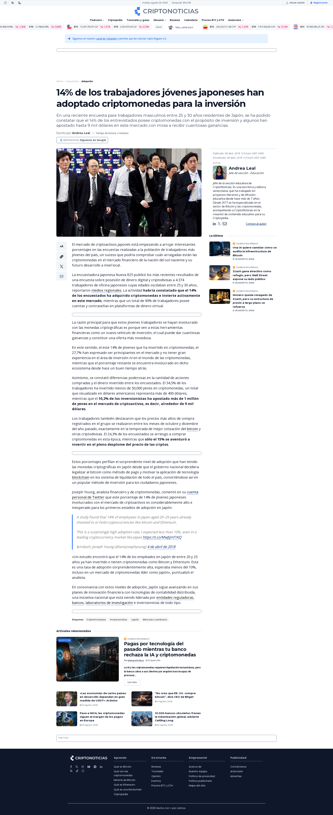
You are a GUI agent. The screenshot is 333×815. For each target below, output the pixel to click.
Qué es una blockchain (128, 789)
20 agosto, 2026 (89, 725)
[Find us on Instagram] (83, 767)
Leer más (133, 682)
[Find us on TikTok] (77, 771)
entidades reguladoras (174, 597)
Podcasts (96, 20)
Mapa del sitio (197, 785)
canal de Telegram (106, 38)
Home (59, 81)
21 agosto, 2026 (164, 701)
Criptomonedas (96, 619)
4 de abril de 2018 (161, 546)
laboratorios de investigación (109, 602)
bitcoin (192, 428)
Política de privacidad (202, 776)
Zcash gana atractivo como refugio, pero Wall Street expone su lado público (252, 275)
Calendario (191, 20)
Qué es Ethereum (124, 784)
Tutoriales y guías (138, 20)
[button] (61, 261)
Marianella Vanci (136, 660)
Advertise (236, 776)
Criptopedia (115, 20)
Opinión (156, 776)
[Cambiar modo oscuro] (19, 3)
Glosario (158, 20)
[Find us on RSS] (71, 771)
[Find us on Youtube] (88, 767)
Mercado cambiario (155, 619)
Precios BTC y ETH (213, 20)
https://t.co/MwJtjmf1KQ (162, 537)
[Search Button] (12, 3)
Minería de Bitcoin (124, 780)
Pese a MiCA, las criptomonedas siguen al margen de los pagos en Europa (102, 716)
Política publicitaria (200, 781)
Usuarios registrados (138, 639)
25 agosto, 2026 (153, 660)
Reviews (175, 20)
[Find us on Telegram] (95, 767)
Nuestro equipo (198, 771)
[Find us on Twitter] (76, 767)
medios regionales (106, 290)
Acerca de (195, 766)
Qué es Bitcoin (122, 766)
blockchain (80, 477)
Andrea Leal (81, 133)
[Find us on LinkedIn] (101, 767)
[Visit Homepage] (166, 11)
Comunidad (72, 81)
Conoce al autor (256, 223)
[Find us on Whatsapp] (83, 771)
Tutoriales (157, 771)
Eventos (156, 781)
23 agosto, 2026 (89, 705)
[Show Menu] (5, 3)
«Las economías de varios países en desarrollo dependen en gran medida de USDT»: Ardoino (103, 697)
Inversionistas (118, 619)
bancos (78, 602)
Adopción (87, 81)
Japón (135, 619)
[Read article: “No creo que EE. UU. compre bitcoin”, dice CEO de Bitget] (141, 698)
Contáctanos (238, 766)
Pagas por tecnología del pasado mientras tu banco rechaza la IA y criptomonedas (160, 649)
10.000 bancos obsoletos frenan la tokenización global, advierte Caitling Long (178, 716)
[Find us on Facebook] (71, 767)
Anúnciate (234, 20)
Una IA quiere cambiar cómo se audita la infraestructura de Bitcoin (255, 251)
